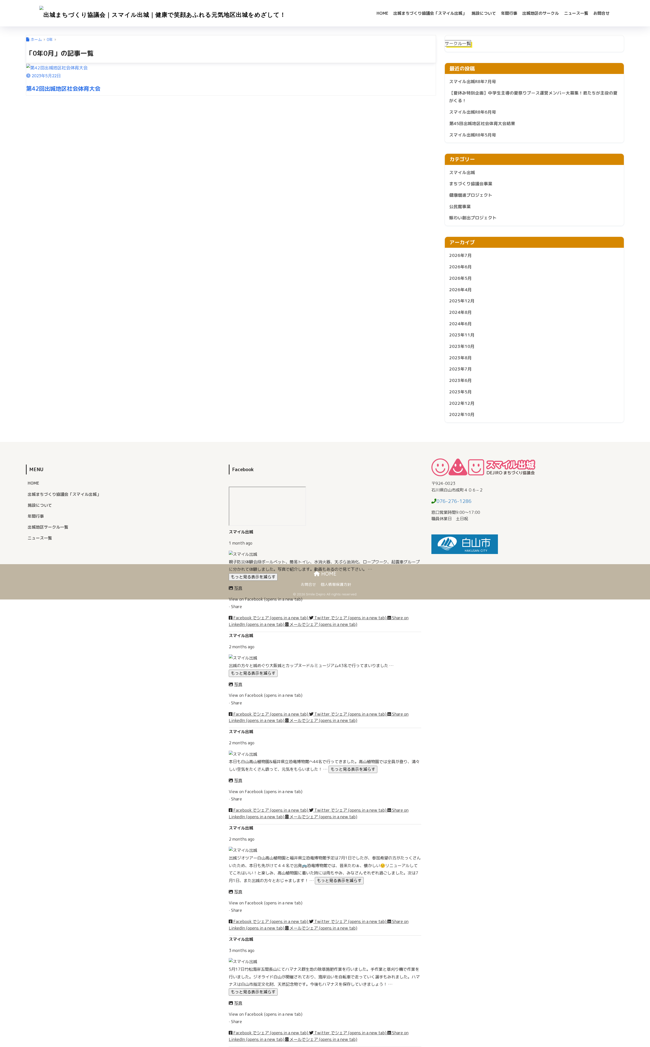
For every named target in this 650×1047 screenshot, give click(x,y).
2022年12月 (462, 403)
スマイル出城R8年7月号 (472, 81)
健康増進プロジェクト (470, 195)
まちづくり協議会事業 (470, 184)
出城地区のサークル (540, 13)
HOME (382, 13)
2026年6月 (460, 267)
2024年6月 (460, 324)
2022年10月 (462, 414)
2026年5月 (460, 278)
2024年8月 (460, 312)
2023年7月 (460, 369)
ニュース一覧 (576, 13)
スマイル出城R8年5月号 (472, 135)
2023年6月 (460, 380)
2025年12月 (462, 301)
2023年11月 (462, 335)
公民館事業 (460, 206)
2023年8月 (460, 358)
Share (236, 606)
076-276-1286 (454, 501)
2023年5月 (460, 392)
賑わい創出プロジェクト (473, 218)
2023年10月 (462, 346)
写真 (238, 588)
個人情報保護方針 (336, 584)
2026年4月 (460, 289)
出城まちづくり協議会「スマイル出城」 (429, 13)
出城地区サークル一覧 (48, 527)
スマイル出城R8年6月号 (472, 112)
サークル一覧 (458, 43)
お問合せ (601, 13)
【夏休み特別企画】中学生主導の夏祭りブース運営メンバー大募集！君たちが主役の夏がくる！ (533, 97)
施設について (484, 13)
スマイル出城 (462, 172)
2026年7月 (460, 255)
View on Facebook (265, 599)
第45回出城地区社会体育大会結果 (482, 123)
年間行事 (509, 13)
